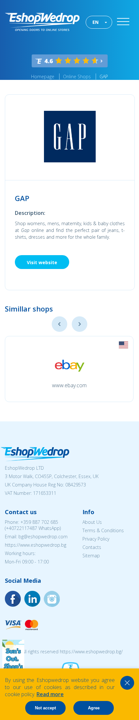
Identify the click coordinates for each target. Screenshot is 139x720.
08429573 (75, 485)
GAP (104, 76)
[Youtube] (52, 599)
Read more (50, 694)
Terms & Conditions (103, 530)
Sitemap (91, 555)
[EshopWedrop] (42, 22)
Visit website (42, 262)
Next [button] (79, 324)
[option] (69, 369)
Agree (94, 708)
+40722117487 (21, 528)
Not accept (45, 708)
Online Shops (77, 76)
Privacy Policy (95, 539)
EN (95, 22)
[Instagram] (32, 599)
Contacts (91, 547)
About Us (92, 522)
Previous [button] (59, 324)
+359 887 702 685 (39, 522)
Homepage (42, 76)
